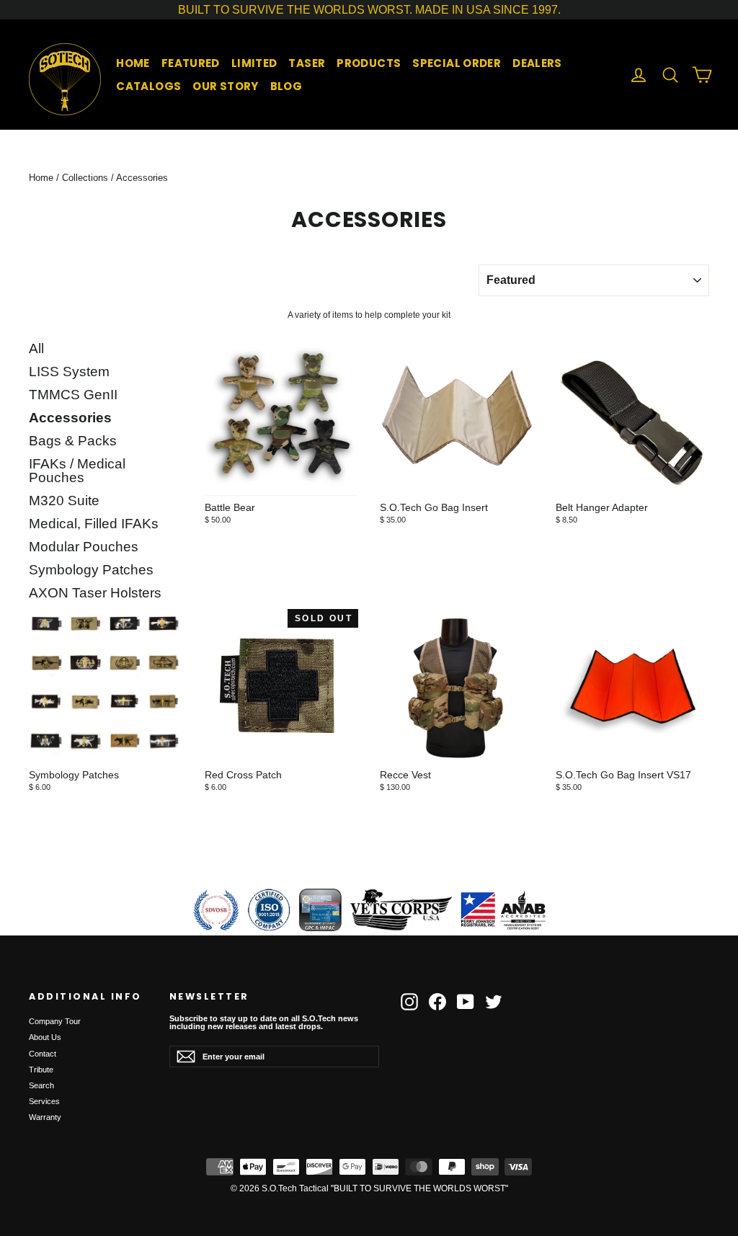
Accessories (70, 418)
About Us (45, 1037)
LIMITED (254, 63)
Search (41, 1085)
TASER (306, 63)
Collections (85, 177)
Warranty (45, 1117)
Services (44, 1101)
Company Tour (55, 1021)
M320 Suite (64, 501)
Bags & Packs (73, 441)
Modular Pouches (83, 547)
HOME (133, 63)
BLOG (286, 86)
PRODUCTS (369, 63)
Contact (42, 1053)
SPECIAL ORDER (456, 63)
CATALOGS (148, 86)
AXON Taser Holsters (95, 593)
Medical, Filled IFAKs (94, 524)
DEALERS (537, 63)
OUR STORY (225, 86)
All (36, 349)
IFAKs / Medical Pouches (77, 471)
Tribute (41, 1069)
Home (41, 177)
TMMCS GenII (73, 395)
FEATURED (190, 63)
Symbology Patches (91, 570)
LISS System (69, 372)
